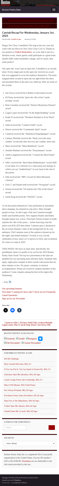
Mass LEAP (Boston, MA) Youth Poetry (19, 385)
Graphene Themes (20, 483)
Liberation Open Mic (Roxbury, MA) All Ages (22, 375)
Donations (26, 461)
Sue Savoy (41, 325)
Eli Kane (23, 322)
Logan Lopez (7, 325)
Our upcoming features (12, 288)
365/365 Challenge (11, 359)
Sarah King (25, 325)
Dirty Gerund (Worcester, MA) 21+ (18, 364)
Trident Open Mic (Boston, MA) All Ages (20, 406)
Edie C (16, 322)
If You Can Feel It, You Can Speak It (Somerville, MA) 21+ (27, 369)
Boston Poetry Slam (11, 9)
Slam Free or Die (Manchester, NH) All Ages (21, 401)
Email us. (18, 480)
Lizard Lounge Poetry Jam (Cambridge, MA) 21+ (23, 380)
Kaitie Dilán (32, 322)
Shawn (34, 325)
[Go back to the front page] (29, 3)
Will (48, 325)
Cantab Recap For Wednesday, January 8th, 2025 (28, 26)
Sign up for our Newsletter (13, 298)
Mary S (17, 325)
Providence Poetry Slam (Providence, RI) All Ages (24, 396)
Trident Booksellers (23, 52)
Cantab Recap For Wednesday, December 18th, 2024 (31, 20)
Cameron (9, 322)
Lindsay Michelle (45, 322)
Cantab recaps (16, 39)
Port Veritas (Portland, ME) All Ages (18, 390)
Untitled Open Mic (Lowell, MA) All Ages (20, 411)
